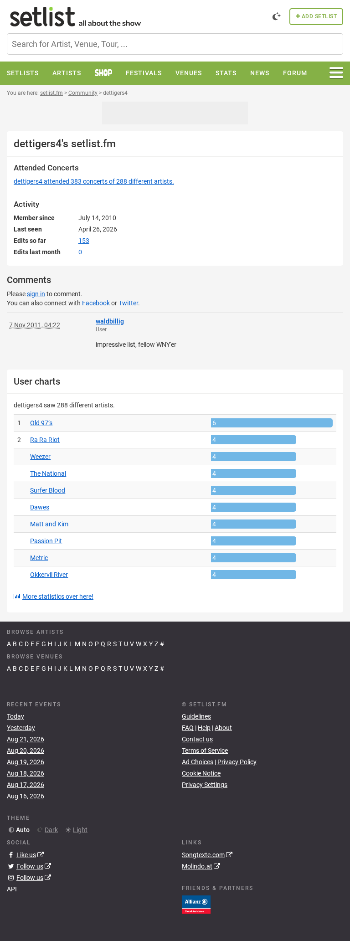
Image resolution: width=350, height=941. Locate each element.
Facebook (96, 303)
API (12, 889)
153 (83, 240)
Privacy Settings (204, 784)
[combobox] (175, 44)
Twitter (128, 303)
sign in (36, 294)
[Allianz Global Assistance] (196, 903)
